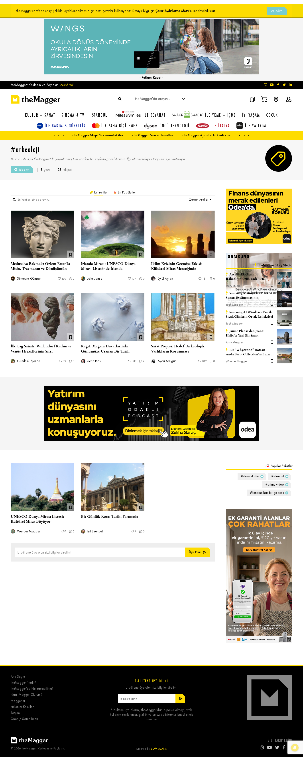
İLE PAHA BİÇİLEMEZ (119, 126)
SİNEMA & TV (72, 115)
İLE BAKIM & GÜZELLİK (65, 126)
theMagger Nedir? (23, 683)
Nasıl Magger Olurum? (26, 695)
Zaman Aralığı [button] (199, 199)
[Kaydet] (272, 285)
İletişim (15, 713)
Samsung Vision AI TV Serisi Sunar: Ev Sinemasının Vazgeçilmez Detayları (249, 295)
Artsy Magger (234, 342)
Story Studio (233, 286)
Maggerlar (18, 701)
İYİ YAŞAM (251, 115)
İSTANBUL (99, 115)
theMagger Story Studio (275, 265)
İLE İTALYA (220, 126)
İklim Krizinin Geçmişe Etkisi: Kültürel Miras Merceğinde (177, 266)
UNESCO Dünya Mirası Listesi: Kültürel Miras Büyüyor (37, 519)
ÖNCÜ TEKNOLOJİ (174, 126)
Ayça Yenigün (166, 361)
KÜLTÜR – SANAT (40, 115)
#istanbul (277, 476)
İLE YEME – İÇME (220, 115)
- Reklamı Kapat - (151, 78)
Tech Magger (234, 305)
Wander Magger (236, 361)
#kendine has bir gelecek (267, 493)
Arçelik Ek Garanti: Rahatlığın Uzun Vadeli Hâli (246, 276)
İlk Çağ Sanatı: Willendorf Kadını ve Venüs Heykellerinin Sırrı (41, 348)
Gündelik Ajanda (28, 361)
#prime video (275, 484)
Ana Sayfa (18, 677)
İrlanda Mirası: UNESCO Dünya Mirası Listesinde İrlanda (108, 266)
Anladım (276, 11)
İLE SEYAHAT (154, 115)
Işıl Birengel (95, 531)
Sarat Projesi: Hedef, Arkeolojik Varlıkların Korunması (178, 348)
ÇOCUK (272, 115)
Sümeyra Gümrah (28, 279)
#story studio (250, 476)
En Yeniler (100, 192)
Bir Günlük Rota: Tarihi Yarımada (109, 517)
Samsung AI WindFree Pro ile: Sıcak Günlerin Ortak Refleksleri (249, 314)
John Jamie (94, 279)
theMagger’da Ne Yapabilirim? (32, 689)
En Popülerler (126, 192)
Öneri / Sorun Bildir (24, 719)
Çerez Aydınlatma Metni (172, 11)
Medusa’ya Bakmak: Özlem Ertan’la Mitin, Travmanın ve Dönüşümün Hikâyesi (40, 269)
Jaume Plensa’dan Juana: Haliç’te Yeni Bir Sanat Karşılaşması (245, 333)
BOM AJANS (159, 748)
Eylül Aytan (165, 279)
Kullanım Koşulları (22, 707)
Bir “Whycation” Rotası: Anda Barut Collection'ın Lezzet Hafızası (249, 352)
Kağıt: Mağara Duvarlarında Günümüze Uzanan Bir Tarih (105, 348)
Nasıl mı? (66, 85)
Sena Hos (94, 361)
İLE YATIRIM (255, 126)
